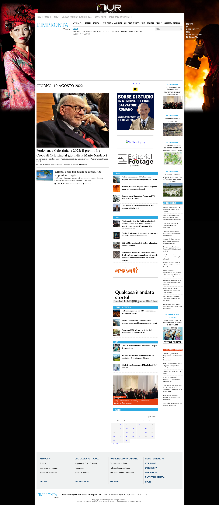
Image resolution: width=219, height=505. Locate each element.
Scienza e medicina (48, 473)
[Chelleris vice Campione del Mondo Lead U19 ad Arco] (116, 370)
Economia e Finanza (76, 184)
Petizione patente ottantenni (122, 473)
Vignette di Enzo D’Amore (86, 463)
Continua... (84, 164)
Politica (43, 463)
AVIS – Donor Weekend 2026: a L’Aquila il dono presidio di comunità (172, 366)
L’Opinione (150, 463)
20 (146, 433)
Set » (117, 444)
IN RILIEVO (74, 164)
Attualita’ (45, 459)
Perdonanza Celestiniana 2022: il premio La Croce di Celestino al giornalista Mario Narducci (71, 153)
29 (114, 441)
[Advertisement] (109, 58)
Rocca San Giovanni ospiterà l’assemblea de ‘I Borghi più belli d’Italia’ (171, 298)
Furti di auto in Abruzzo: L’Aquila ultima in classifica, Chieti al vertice (171, 290)
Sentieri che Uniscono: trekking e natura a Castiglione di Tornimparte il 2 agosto (138, 356)
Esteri (116, 217)
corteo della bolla (119, 31)
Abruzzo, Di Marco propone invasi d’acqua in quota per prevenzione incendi (139, 187)
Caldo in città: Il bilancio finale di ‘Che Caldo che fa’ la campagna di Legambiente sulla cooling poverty (172, 388)
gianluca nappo (135, 31)
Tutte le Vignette (172, 342)
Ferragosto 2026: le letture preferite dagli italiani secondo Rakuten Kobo (137, 331)
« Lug (112, 444)
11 (133, 429)
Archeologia (82, 482)
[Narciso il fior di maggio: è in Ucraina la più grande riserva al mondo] (172, 190)
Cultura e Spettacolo (63, 164)
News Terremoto (154, 459)
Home (39, 17)
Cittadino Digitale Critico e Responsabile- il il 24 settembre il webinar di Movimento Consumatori (172, 357)
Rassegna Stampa (154, 477)
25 (133, 437)
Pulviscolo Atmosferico (120, 468)
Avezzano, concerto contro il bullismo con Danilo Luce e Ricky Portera (171, 265)
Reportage (79, 468)
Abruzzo (47, 164)
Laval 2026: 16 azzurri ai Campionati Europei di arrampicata (170, 225)
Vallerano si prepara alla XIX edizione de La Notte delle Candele (171, 209)
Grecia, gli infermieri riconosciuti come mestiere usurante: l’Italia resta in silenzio (139, 234)
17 (127, 433)
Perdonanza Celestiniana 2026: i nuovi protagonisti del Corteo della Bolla (172, 282)
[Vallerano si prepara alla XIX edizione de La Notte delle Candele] (116, 316)
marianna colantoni (81, 34)
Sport (116, 342)
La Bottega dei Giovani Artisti (119, 17)
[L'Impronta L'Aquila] (53, 27)
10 (127, 429)
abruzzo (76, 31)
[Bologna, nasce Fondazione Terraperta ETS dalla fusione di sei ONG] (116, 201)
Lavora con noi (100, 17)
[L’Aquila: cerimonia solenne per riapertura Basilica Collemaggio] (135, 390)
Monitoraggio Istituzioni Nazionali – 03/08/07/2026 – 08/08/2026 (171, 397)
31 (127, 441)
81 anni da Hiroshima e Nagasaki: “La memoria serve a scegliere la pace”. (172, 379)
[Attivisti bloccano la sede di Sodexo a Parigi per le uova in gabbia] (116, 248)
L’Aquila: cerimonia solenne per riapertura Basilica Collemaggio (131, 401)
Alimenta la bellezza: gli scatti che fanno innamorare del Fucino (172, 148)
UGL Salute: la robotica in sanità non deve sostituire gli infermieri (138, 206)
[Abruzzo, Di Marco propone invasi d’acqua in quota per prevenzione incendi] (116, 191)
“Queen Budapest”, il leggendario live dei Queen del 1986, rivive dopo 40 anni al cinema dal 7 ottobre (172, 273)
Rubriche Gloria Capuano (124, 459)
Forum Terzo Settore (173, 350)
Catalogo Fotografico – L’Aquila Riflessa (76, 17)
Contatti (48, 17)
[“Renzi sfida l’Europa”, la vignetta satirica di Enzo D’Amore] (172, 334)
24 (127, 437)
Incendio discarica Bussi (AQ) (173, 120)
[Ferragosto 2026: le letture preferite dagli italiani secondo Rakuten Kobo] (116, 335)
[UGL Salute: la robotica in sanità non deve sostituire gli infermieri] (116, 211)
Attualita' (53, 164)
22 (114, 437)
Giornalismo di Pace (118, 463)
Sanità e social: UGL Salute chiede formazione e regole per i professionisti (172, 306)
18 (133, 433)
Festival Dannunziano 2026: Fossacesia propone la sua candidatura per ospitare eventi (139, 178)
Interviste (151, 473)
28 (152, 437)
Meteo (56, 17)
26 (139, 437)
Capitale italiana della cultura (95, 31)
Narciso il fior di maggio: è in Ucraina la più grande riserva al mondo (172, 178)
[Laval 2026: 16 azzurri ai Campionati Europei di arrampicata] (116, 351)
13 (146, 429)
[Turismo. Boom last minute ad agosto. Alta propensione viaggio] (44, 180)
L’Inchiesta (151, 468)
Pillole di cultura (81, 473)
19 (139, 433)
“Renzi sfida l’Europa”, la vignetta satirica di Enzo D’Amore (172, 323)
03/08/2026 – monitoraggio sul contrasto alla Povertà (172, 404)
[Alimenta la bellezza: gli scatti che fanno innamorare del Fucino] (172, 159)
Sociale (114, 482)
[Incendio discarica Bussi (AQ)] (172, 130)
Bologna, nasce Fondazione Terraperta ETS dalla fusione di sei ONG (138, 197)
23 (120, 437)
